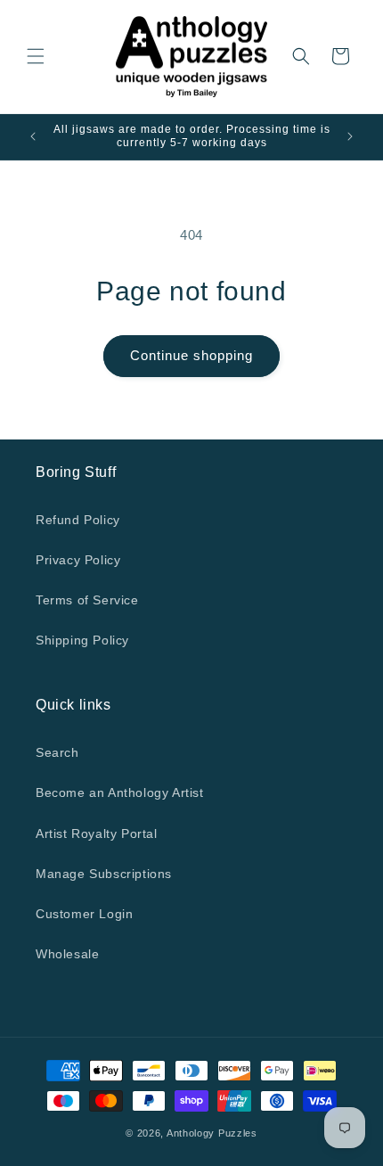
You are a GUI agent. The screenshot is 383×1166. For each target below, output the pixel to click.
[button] (35, 56)
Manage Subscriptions (104, 873)
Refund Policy (78, 520)
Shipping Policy (82, 640)
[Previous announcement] (33, 136)
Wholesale (67, 954)
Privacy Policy (78, 560)
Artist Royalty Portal (97, 833)
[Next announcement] (350, 136)
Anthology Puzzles (212, 1133)
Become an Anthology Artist (120, 792)
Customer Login (84, 914)
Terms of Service (87, 600)
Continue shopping (191, 355)
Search (57, 752)
